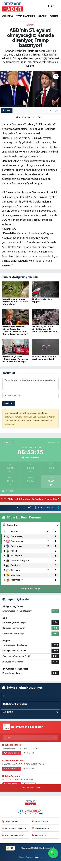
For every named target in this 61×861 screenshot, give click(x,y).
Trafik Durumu (41, 822)
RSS (11, 848)
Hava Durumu (12, 822)
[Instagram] (30, 811)
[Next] (40, 811)
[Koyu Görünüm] (49, 6)
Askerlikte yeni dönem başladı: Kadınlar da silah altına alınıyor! (15, 301)
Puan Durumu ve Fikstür (15, 828)
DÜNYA (30, 25)
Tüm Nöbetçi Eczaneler (31, 788)
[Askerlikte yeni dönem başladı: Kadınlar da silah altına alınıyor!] (15, 289)
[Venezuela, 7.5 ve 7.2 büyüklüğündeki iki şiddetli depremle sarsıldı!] (45, 317)
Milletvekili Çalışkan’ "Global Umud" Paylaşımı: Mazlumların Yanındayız (15, 359)
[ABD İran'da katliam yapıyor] (45, 289)
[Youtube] (35, 811)
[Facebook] (20, 811)
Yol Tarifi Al (30, 753)
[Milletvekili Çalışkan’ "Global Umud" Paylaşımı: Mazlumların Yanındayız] (15, 347)
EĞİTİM (54, 16)
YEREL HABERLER (25, 16)
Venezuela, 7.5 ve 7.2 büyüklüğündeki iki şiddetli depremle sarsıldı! (45, 329)
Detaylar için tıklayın (30, 588)
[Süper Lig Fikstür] (57, 599)
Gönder (8, 403)
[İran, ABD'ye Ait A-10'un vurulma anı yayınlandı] (45, 347)
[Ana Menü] (56, 6)
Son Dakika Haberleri (14, 835)
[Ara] (52, 6)
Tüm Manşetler (42, 828)
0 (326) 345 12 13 (12, 769)
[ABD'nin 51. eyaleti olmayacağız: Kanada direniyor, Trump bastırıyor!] (30, 89)
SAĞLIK (42, 16)
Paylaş (8, 110)
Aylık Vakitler (10, 491)
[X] (25, 811)
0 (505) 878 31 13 (12, 753)
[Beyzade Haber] (12, 6)
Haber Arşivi (41, 835)
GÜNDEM (7, 16)
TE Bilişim (37, 857)
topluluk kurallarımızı (28, 413)
